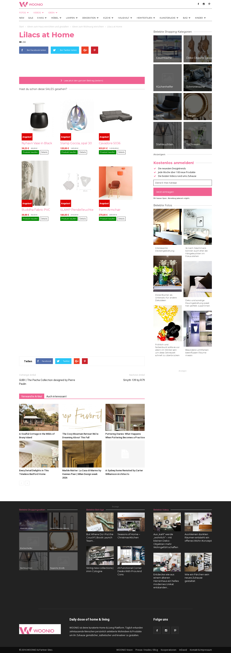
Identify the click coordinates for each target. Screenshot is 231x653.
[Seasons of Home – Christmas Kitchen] (131, 522)
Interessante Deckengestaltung (164, 249)
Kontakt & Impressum (201, 649)
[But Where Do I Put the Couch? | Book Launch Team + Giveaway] (100, 522)
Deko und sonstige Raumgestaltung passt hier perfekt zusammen (197, 303)
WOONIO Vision (124, 649)
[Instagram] (203, 4)
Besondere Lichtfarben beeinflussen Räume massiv (197, 352)
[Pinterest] (209, 4)
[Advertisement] (82, 67)
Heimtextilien (144, 18)
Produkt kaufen (30, 152)
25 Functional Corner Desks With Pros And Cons (129, 571)
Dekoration (89, 18)
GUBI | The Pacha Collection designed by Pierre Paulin (47, 381)
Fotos (22, 12)
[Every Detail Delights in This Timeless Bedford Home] (38, 453)
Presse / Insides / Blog (147, 649)
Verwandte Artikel (31, 396)
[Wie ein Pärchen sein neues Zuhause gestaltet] (198, 562)
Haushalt (123, 18)
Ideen (51, 12)
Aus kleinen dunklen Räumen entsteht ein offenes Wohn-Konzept (198, 537)
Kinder (199, 18)
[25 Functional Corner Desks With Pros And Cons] (131, 555)
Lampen (70, 18)
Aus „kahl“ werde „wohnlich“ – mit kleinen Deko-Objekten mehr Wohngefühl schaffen (165, 541)
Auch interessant (56, 396)
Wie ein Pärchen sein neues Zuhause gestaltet (197, 577)
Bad (185, 18)
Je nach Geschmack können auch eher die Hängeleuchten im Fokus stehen (196, 252)
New (21, 18)
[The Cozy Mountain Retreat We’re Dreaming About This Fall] (82, 417)
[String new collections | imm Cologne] (100, 555)
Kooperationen (168, 649)
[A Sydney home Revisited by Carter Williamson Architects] (125, 453)
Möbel (54, 18)
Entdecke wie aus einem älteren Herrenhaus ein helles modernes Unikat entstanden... (166, 581)
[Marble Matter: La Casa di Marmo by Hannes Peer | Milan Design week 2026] (82, 453)
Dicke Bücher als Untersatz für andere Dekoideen (166, 298)
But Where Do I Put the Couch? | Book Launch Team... (99, 537)
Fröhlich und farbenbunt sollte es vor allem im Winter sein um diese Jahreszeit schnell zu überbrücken (167, 350)
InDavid (183, 649)
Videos (37, 12)
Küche (106, 18)
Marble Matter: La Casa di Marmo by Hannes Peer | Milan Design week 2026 (81, 474)
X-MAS (40, 18)
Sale (30, 18)
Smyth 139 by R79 (134, 380)
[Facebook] (198, 4)
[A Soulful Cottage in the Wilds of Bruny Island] (38, 417)
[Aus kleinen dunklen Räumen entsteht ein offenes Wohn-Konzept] (198, 522)
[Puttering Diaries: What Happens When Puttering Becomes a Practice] (125, 417)
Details (44, 152)
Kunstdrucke (167, 18)
